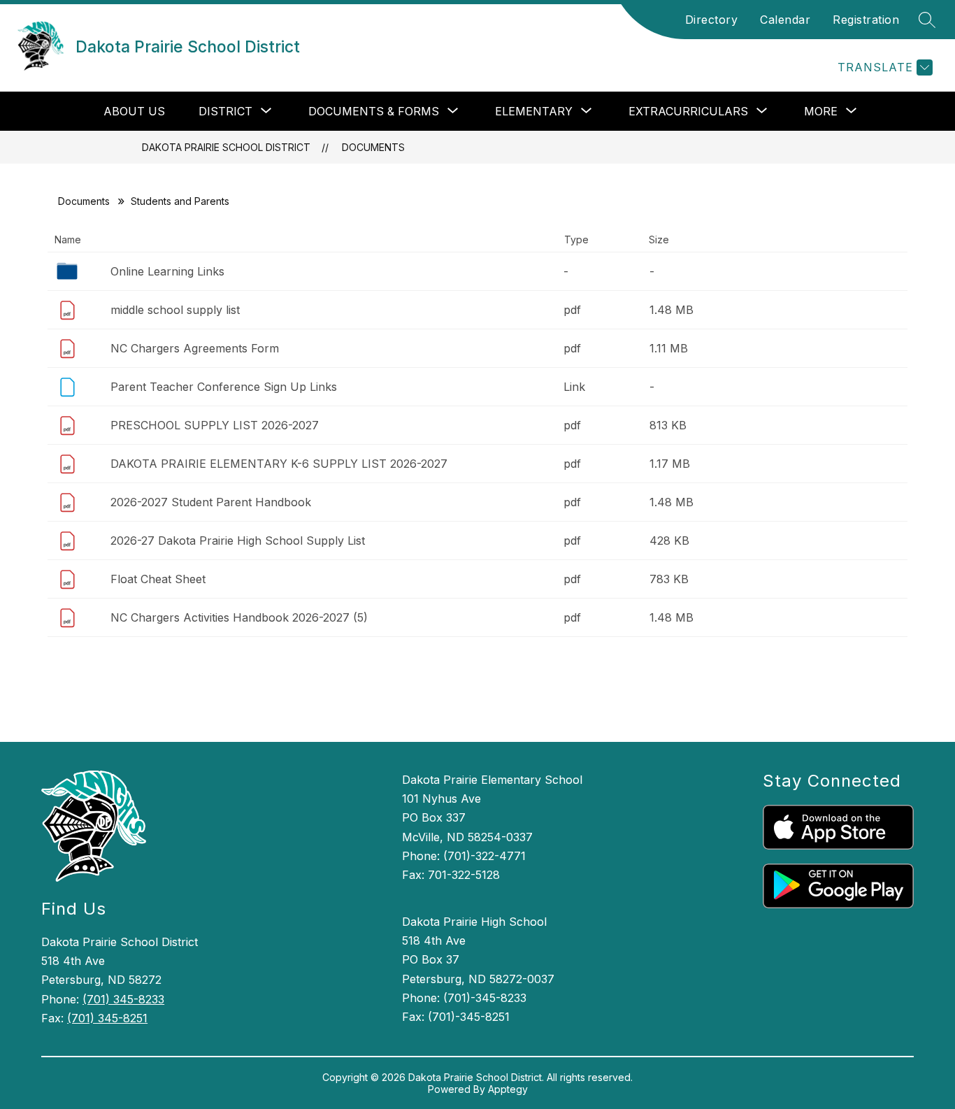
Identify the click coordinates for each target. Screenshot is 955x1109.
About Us (134, 111)
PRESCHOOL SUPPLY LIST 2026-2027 (214, 425)
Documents (373, 147)
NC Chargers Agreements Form (194, 348)
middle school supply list (175, 310)
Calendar (785, 20)
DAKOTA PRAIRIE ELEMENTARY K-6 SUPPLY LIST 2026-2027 (278, 464)
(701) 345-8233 (123, 999)
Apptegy (508, 1089)
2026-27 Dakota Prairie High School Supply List (237, 541)
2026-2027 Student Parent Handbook (210, 502)
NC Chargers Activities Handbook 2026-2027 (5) (239, 617)
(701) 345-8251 (107, 1018)
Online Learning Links (167, 271)
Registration (866, 20)
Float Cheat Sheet (158, 579)
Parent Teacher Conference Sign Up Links (223, 387)
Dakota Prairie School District (226, 147)
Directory (711, 20)
